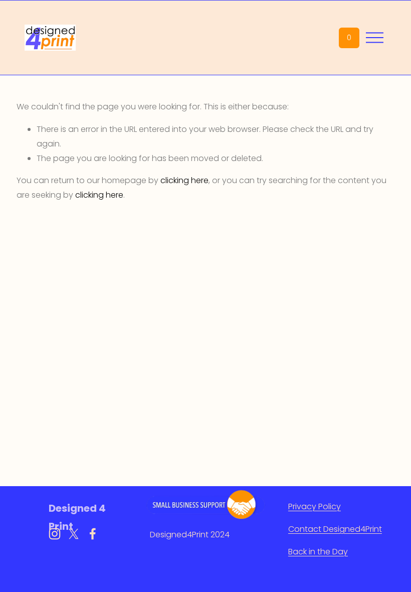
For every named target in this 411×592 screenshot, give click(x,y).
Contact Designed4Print (335, 529)
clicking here (184, 180)
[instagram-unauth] (55, 534)
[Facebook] (93, 534)
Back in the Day (318, 551)
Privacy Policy (314, 506)
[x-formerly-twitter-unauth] (74, 534)
